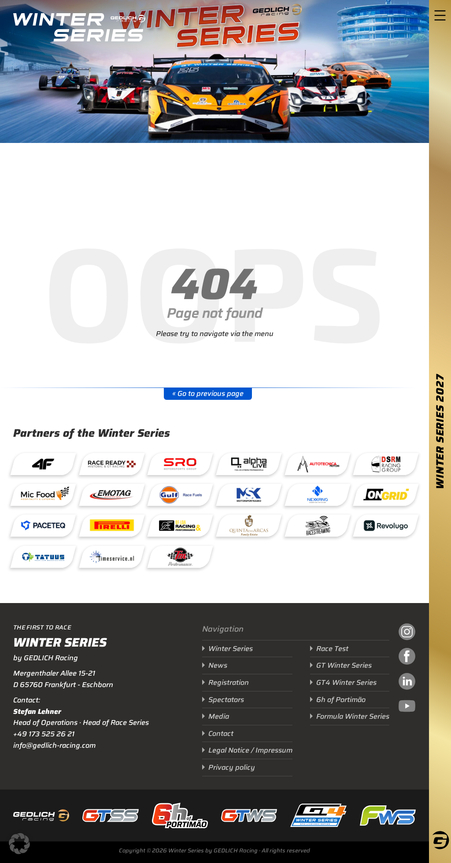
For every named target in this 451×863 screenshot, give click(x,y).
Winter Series (230, 648)
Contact (220, 733)
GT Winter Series (344, 665)
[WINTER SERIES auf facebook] (407, 657)
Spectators (226, 699)
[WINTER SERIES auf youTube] (407, 707)
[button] (19, 843)
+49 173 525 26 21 (43, 733)
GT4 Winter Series (346, 682)
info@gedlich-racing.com (54, 745)
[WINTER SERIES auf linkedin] (407, 683)
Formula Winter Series (352, 716)
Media (218, 716)
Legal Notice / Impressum (250, 750)
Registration (228, 682)
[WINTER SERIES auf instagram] (407, 633)
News (217, 665)
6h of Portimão (341, 699)
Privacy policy (231, 767)
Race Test (332, 648)
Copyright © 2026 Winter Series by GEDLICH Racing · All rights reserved (214, 850)
